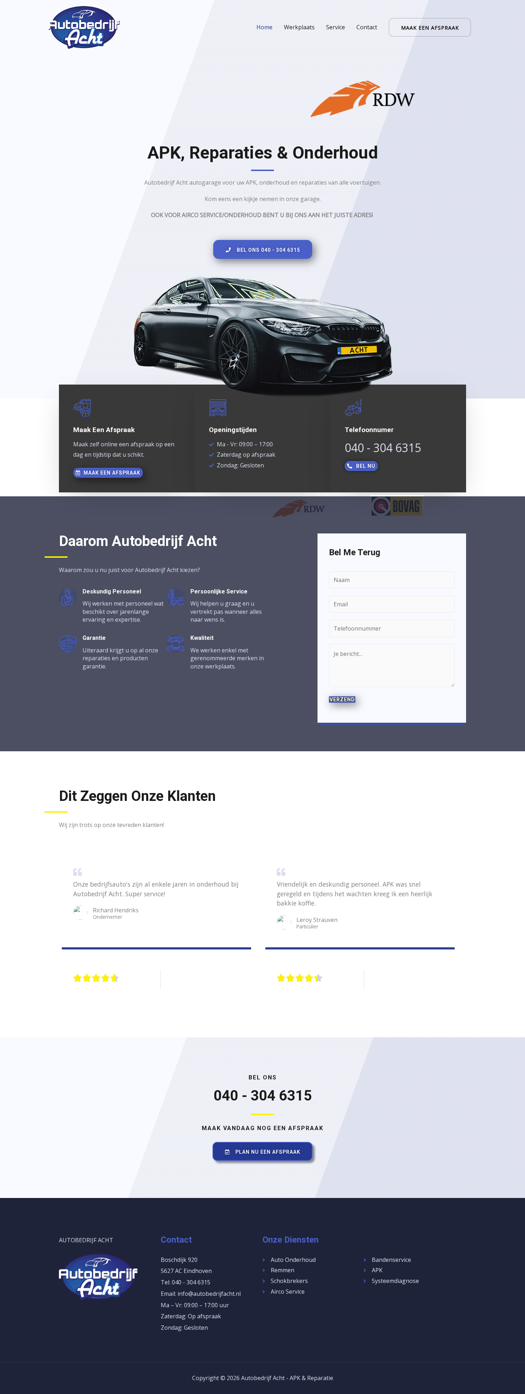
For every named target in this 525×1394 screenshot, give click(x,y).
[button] (262, 249)
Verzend (342, 699)
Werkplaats (299, 27)
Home (264, 27)
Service (335, 27)
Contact (366, 27)
